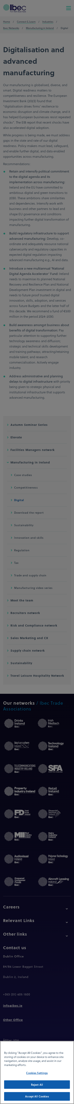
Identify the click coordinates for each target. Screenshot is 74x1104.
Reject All (37, 1085)
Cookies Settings (37, 1073)
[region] (37, 1072)
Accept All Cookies (37, 1096)
